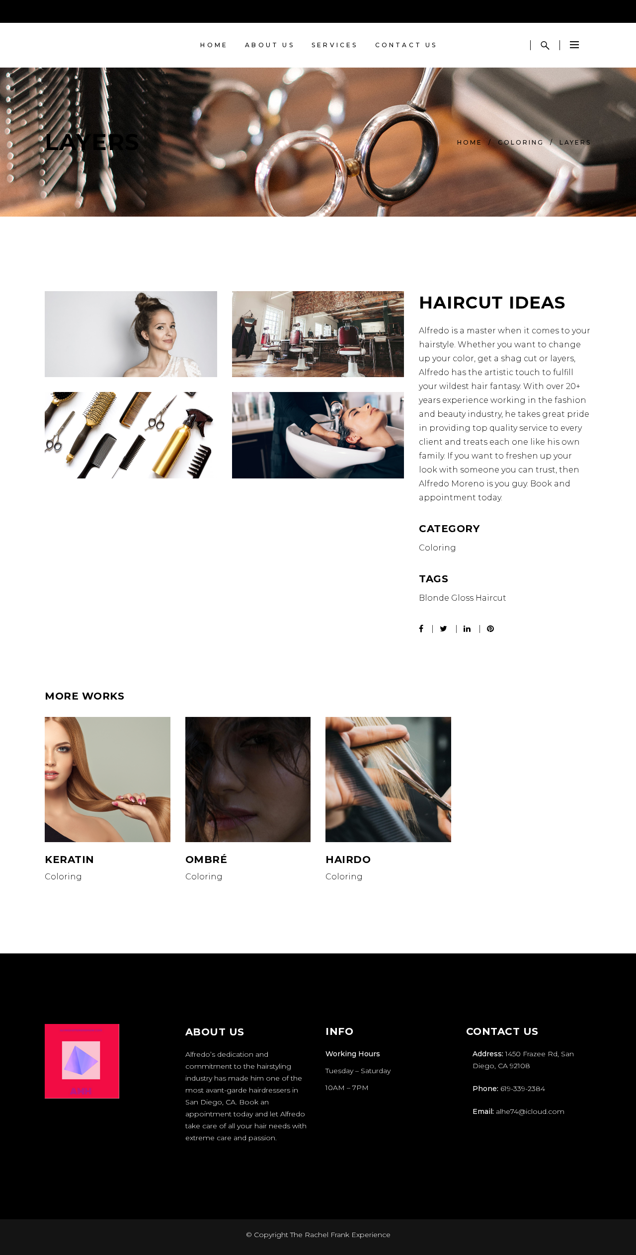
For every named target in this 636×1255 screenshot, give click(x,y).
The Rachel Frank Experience (340, 1234)
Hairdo (348, 859)
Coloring (521, 142)
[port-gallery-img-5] (131, 334)
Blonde (434, 598)
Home (469, 142)
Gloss (462, 598)
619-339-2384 (522, 1088)
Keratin (69, 859)
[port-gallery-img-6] (318, 435)
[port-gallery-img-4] (318, 334)
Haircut (491, 598)
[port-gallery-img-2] (131, 435)
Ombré (206, 859)
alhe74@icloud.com (530, 1111)
